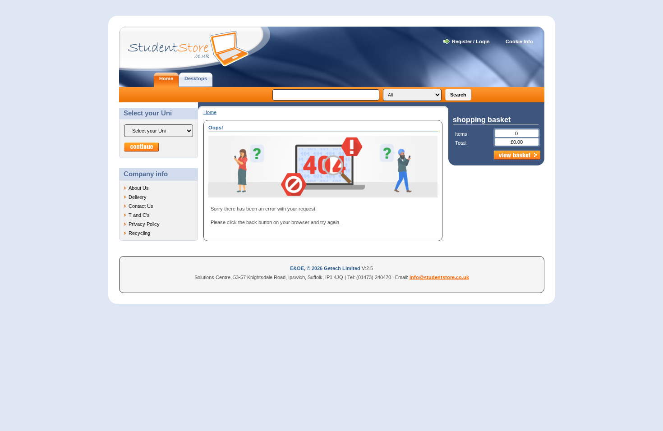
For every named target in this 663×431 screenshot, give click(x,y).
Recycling (139, 233)
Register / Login (471, 41)
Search (458, 94)
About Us (139, 188)
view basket (517, 155)
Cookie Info (519, 41)
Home (209, 112)
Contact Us (141, 206)
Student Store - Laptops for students (194, 49)
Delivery (138, 197)
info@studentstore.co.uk (439, 277)
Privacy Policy (144, 224)
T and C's (139, 215)
